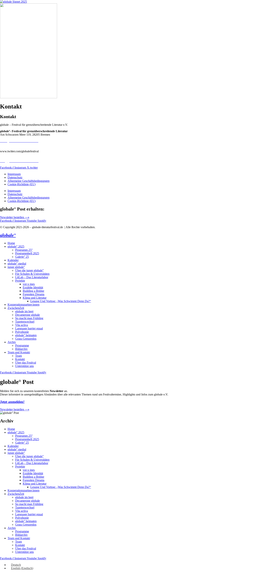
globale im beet (24, 311)
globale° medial (17, 263)
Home (11, 243)
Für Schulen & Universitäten (32, 273)
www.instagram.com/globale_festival (22, 147)
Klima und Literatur (34, 297)
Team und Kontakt (19, 352)
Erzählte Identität (33, 287)
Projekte (20, 280)
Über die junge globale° (29, 270)
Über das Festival (25, 362)
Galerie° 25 (22, 256)
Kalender (13, 260)
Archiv (12, 342)
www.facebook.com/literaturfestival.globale (26, 144)
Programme (22, 345)
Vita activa (21, 325)
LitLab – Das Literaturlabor (31, 277)
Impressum (14, 174)
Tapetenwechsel (24, 321)
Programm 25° (24, 250)
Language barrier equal (29, 328)
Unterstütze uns (24, 366)
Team (18, 355)
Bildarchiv (21, 349)
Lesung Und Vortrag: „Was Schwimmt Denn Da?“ (60, 301)
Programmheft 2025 (27, 253)
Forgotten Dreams (33, 294)
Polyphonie (22, 331)
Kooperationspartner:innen (23, 304)
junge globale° (16, 267)
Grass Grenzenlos (25, 338)
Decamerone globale (27, 314)
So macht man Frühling (29, 318)
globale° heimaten (26, 335)
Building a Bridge (33, 290)
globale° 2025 (16, 246)
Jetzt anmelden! (12, 402)
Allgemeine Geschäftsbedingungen (28, 180)
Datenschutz (15, 177)
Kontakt (20, 359)
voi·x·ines (29, 284)
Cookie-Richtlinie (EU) (22, 184)
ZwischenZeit (16, 308)
